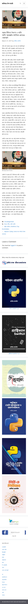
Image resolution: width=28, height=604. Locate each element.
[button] (20, 3)
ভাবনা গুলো (4, 590)
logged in (13, 245)
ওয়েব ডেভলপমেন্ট (5, 570)
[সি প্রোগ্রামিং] (14, 378)
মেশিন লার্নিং (4, 549)
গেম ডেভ (3, 587)
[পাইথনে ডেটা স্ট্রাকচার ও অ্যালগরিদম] (14, 416)
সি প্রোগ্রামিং (4, 565)
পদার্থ (3, 592)
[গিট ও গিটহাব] (14, 494)
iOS (3, 557)
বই (2, 574)
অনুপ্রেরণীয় (4, 579)
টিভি (9, 224)
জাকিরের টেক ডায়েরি (7, 3)
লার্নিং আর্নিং (12, 224)
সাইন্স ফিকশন (4, 584)
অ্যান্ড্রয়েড (4, 560)
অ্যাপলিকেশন (4, 577)
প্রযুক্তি (3, 554)
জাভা (3, 562)
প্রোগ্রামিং (4, 547)
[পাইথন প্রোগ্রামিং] (14, 456)
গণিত (3, 567)
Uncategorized (9, 221)
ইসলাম (3, 582)
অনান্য (3, 595)
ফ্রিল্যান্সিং (4, 552)
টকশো (5, 224)
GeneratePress (22, 601)
